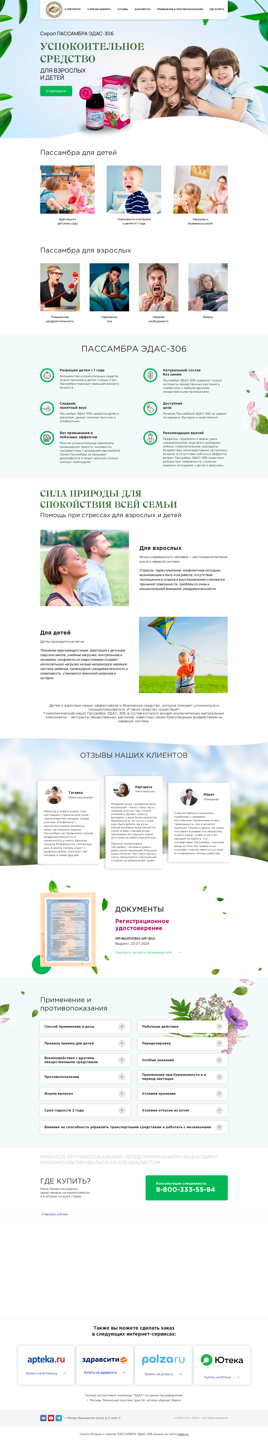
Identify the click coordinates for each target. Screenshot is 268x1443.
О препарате (72, 9)
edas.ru (183, 1434)
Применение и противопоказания (180, 9)
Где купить (217, 9)
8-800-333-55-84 (185, 1190)
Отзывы (123, 9)
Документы (142, 9)
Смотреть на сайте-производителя (143, 952)
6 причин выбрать (99, 9)
